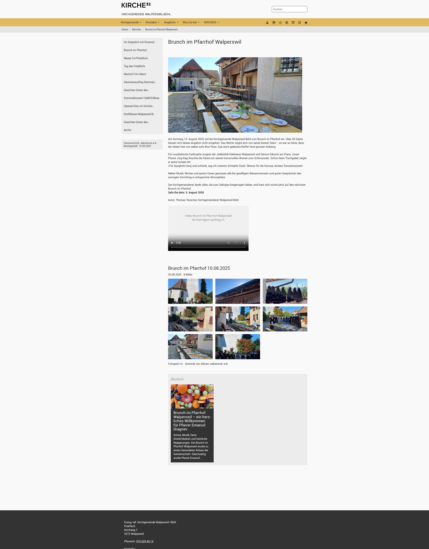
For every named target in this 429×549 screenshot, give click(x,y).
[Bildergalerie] (280, 22)
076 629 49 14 (144, 541)
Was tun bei (190, 22)
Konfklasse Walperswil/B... (140, 114)
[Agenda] (274, 22)
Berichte (136, 29)
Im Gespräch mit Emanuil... (140, 42)
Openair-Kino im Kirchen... (139, 106)
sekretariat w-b (148, 143)
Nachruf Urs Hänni (135, 74)
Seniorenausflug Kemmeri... (140, 82)
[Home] (306, 22)
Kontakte (151, 22)
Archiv (127, 130)
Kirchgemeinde (130, 22)
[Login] (299, 22)
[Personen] (267, 22)
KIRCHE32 (210, 22)
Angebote (169, 22)
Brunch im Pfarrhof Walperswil (161, 29)
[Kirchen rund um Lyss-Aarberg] (287, 22)
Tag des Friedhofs (134, 66)
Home (125, 29)
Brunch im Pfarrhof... (136, 50)
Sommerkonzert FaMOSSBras (141, 98)
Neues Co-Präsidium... (137, 58)
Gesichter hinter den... (137, 90)
